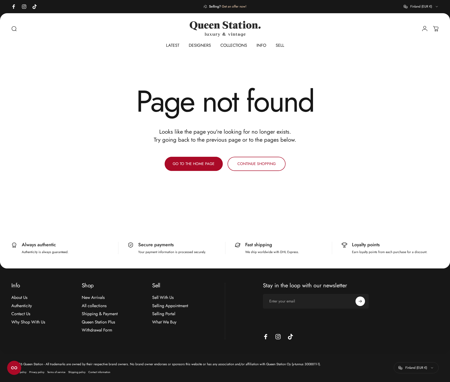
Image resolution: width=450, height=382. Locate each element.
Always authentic (39, 244)
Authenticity (21, 306)
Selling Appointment (170, 306)
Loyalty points (366, 244)
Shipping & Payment (100, 314)
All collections (94, 306)
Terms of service (56, 372)
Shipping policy (77, 372)
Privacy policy (36, 372)
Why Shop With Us (28, 322)
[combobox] (421, 6)
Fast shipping (258, 244)
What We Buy (164, 322)
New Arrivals (93, 297)
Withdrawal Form (97, 330)
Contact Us (20, 314)
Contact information (99, 372)
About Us (19, 297)
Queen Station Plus (98, 322)
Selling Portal (163, 314)
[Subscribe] (360, 301)
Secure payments (156, 244)
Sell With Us (163, 297)
